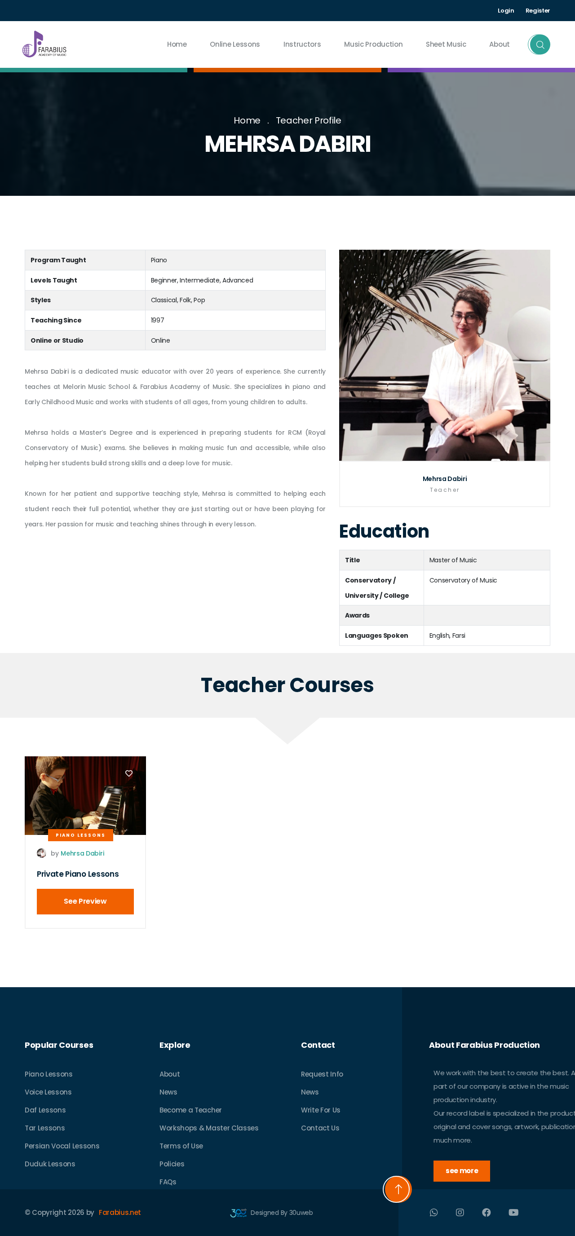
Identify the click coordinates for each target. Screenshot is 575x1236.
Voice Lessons (48, 1092)
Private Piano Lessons (78, 874)
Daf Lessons (45, 1110)
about (499, 44)
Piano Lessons (81, 835)
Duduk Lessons (50, 1164)
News (168, 1092)
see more (462, 1170)
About (169, 1074)
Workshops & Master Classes (209, 1128)
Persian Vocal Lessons (62, 1146)
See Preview (85, 901)
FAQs (168, 1182)
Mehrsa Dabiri (445, 478)
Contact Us (320, 1128)
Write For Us (321, 1110)
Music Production (373, 44)
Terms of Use (181, 1146)
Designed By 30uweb (281, 1212)
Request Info (322, 1074)
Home (177, 44)
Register (538, 10)
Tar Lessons (45, 1128)
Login (506, 10)
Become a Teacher (190, 1110)
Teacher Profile (308, 120)
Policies (171, 1164)
